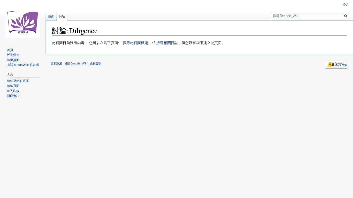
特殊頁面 (13, 86)
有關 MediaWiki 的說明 (23, 65)
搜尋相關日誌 (167, 43)
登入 (346, 4)
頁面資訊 (13, 96)
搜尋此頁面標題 (135, 43)
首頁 (10, 50)
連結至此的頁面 (18, 81)
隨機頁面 (13, 60)
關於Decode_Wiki (76, 63)
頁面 (51, 17)
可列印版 (13, 91)
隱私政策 (56, 63)
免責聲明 (95, 63)
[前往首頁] (22, 20)
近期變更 (13, 55)
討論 (62, 17)
